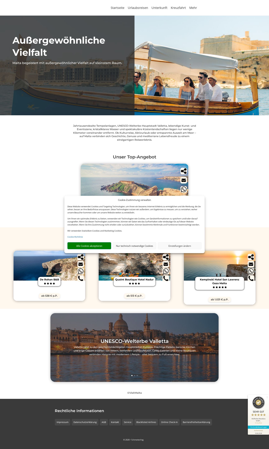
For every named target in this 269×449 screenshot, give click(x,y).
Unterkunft (159, 8)
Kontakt (115, 422)
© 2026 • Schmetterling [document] (133, 439)
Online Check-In (169, 422)
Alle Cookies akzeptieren (89, 245)
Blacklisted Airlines (146, 422)
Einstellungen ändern (179, 245)
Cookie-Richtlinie (75, 236)
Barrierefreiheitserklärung (196, 422)
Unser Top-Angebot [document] (134, 157)
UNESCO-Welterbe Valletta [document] (135, 341)
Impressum (62, 422)
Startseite (117, 8)
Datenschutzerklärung (85, 422)
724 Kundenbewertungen (258, 427)
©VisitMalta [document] (134, 392)
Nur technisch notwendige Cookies (134, 245)
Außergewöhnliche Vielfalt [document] (58, 46)
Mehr (193, 8)
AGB (104, 422)
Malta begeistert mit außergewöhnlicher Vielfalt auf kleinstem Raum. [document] (67, 63)
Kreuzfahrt (178, 8)
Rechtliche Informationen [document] (79, 411)
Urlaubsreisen (138, 8)
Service (127, 422)
